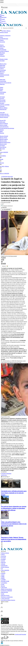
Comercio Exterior (4, 51)
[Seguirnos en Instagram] (2, 611)
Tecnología (2, 100)
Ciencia (2, 73)
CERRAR (2, 0)
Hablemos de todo (4, 75)
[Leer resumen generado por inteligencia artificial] (2, 258)
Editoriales (2, 79)
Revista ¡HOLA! (3, 137)
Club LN (3, 21)
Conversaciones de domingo (7, 128)
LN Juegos (2, 97)
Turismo (2, 98)
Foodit (3, 19)
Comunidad (3, 70)
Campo (2, 48)
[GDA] (5, 639)
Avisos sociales (3, 125)
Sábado (2, 130)
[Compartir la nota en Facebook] (2, 264)
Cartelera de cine (4, 114)
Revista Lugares (4, 139)
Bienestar (2, 71)
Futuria (2, 45)
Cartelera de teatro (4, 115)
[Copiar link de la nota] (2, 262)
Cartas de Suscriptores (5, 82)
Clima (1, 37)
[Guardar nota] (3, 258)
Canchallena (3, 92)
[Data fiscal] (2, 643)
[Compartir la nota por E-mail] (5, 264)
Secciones (4, 17)
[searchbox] (13, 28)
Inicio (3, 15)
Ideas (1, 131)
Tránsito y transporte (5, 35)
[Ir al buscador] (2, 9)
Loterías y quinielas (4, 104)
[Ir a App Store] (5, 623)
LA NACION (4, 176)
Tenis (1, 90)
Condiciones (18, 634)
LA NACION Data (4, 38)
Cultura (2, 68)
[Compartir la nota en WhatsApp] (3, 260)
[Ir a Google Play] (5, 620)
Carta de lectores (4, 126)
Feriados (2, 103)
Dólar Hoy (2, 46)
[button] (14, 99)
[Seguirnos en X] (2, 607)
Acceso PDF (3, 120)
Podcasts (2, 106)
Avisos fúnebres (4, 123)
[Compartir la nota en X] (3, 264)
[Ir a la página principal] (14, 13)
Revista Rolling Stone (5, 142)
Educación (2, 67)
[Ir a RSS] (2, 616)
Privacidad (23, 634)
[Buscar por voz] (26, 28)
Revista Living (3, 141)
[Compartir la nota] (2, 260)
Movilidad (2, 53)
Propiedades (3, 49)
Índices (2, 54)
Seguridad (2, 65)
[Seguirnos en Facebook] (2, 603)
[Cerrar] (22, 25)
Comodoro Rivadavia (6, 473)
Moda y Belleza (3, 108)
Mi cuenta (4, 23)
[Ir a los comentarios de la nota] (5, 258)
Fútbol (1, 87)
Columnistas (3, 81)
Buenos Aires (3, 64)
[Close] (2, 543)
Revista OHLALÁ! (4, 136)
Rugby (1, 89)
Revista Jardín (3, 144)
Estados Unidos (4, 59)
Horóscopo (3, 101)
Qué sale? (2, 112)
